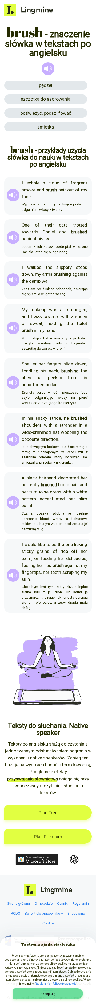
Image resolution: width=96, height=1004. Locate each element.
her (42, 364)
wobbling (70, 432)
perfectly (30, 484)
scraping (71, 572)
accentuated (52, 498)
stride (55, 418)
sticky (28, 551)
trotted (80, 225)
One (26, 225)
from (72, 377)
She (25, 364)
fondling (30, 370)
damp (35, 281)
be (53, 544)
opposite (30, 439)
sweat (36, 323)
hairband (47, 477)
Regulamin (81, 904)
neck (53, 370)
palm (26, 558)
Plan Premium (48, 836)
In (23, 418)
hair (62, 189)
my (84, 189)
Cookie (48, 923)
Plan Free (48, 812)
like (41, 544)
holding (54, 323)
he (66, 418)
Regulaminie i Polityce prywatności (56, 983)
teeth (56, 572)
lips (47, 565)
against (29, 238)
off (74, 551)
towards (30, 231)
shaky (41, 418)
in (35, 330)
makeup (38, 309)
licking (80, 544)
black (31, 477)
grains (43, 551)
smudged (76, 309)
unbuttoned (33, 384)
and (40, 189)
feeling (28, 565)
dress (55, 492)
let (34, 364)
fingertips (31, 572)
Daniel (49, 231)
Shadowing (76, 913)
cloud (53, 183)
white (81, 492)
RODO (15, 913)
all (62, 309)
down (27, 274)
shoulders (32, 425)
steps (81, 267)
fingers (54, 364)
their (49, 225)
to (48, 544)
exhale (32, 183)
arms (47, 274)
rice (64, 551)
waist (27, 505)
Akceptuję (47, 994)
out (70, 189)
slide (68, 364)
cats (63, 225)
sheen (81, 316)
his (40, 238)
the (49, 267)
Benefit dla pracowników (44, 913)
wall (46, 281)
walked (34, 267)
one (69, 544)
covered (51, 316)
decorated (68, 477)
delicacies (76, 558)
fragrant (79, 183)
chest (27, 377)
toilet (82, 323)
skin (26, 579)
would (30, 544)
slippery (64, 267)
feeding (48, 558)
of (65, 183)
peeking (56, 377)
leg (48, 238)
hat (56, 432)
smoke (28, 189)
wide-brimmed (36, 432)
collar (51, 384)
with (65, 316)
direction (49, 439)
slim (83, 498)
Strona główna (18, 904)
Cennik (62, 904)
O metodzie (44, 904)
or (36, 558)
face (26, 196)
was (53, 309)
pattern (29, 498)
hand (50, 330)
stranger (68, 425)
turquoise (39, 492)
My (25, 309)
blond (63, 484)
